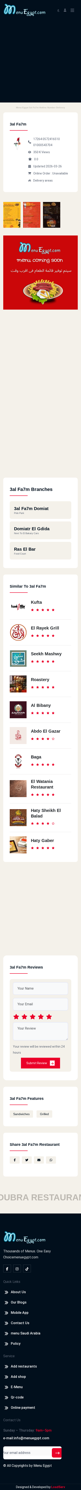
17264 (38, 139)
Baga (36, 757)
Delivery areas (43, 180)
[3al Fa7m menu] (12, 215)
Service (9, 1356)
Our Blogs (19, 1302)
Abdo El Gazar (45, 731)
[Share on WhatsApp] (51, 1160)
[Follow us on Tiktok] (27, 1268)
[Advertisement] (40, 62)
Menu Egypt (42, 1466)
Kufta (36, 602)
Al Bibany (41, 705)
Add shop (18, 1377)
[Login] (65, 10)
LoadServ (58, 1487)
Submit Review (37, 1063)
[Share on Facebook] (15, 1160)
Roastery (40, 679)
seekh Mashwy (46, 653)
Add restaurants (24, 1366)
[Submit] (57, 1453)
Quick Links (11, 1282)
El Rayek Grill (45, 628)
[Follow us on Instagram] (17, 1268)
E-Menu (17, 1387)
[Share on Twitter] (27, 1160)
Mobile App (20, 1313)
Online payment (23, 1408)
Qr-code (17, 1397)
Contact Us (20, 1323)
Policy (16, 1344)
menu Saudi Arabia (25, 1333)
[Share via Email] (39, 1160)
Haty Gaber (42, 840)
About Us (18, 1292)
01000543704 (42, 145)
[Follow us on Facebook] (7, 1268)
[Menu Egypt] (24, 10)
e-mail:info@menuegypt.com (26, 1438)
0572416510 (51, 139)
